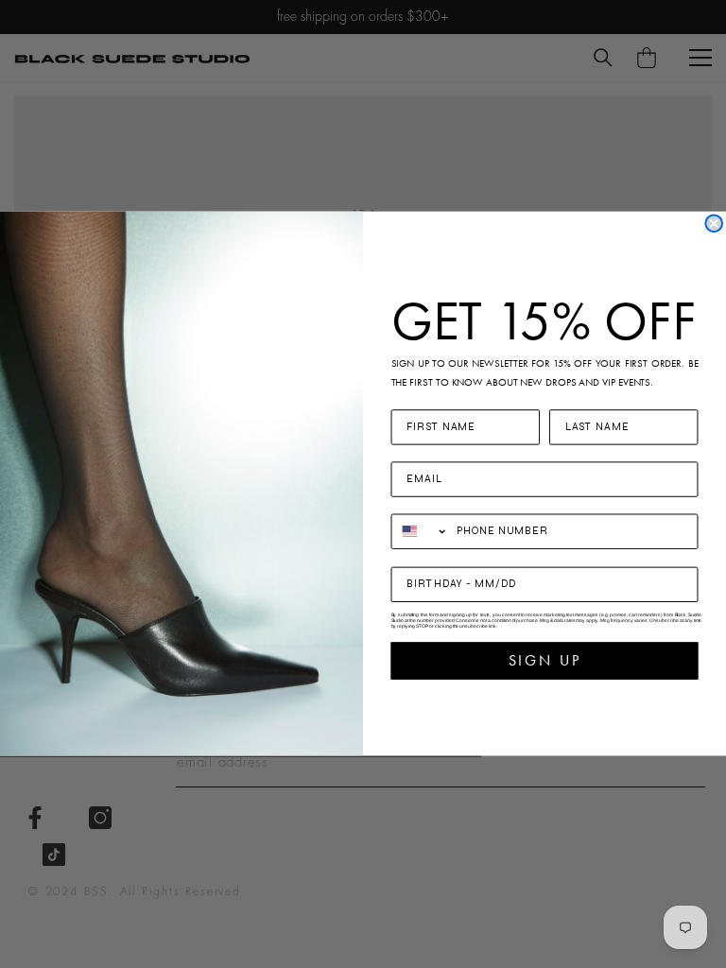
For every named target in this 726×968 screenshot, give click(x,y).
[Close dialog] (713, 224)
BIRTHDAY (425, 555)
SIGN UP (545, 660)
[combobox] (420, 530)
